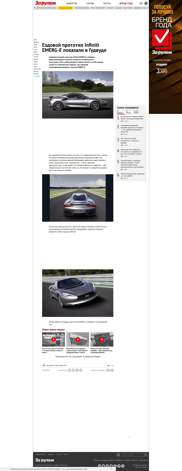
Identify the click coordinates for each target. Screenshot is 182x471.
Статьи (90, 3)
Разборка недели (82, 8)
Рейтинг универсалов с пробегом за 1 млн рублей (133, 175)
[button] (112, 469)
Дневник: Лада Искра (143, 8)
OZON (111, 460)
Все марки (37, 76)
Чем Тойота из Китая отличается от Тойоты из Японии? (130, 140)
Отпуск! (110, 8)
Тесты (106, 3)
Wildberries (119, 460)
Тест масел (127, 8)
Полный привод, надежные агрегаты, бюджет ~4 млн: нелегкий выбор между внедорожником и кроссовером (132, 163)
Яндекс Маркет (131, 460)
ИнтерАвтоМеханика (47, 8)
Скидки (118, 8)
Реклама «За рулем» (140, 465)
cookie (63, 469)
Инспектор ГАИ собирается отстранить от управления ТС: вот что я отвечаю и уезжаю (132, 151)
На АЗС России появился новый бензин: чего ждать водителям (132, 117)
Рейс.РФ (138, 467)
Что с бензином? (98, 8)
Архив (145, 467)
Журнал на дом (65, 8)
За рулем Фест (40, 454)
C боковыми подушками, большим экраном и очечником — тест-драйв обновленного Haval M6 (132, 128)
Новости (72, 3)
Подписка (143, 460)
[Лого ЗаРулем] (45, 3)
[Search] (145, 455)
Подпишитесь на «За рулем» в (77, 357)
